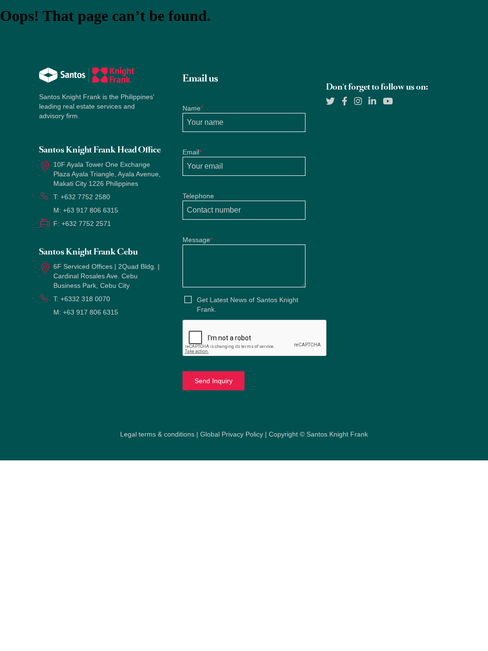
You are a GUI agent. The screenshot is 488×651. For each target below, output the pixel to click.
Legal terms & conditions (157, 434)
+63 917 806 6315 (90, 210)
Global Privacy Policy (231, 434)
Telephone (198, 196)
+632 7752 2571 (86, 223)
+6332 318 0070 (85, 299)
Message (198, 240)
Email (192, 152)
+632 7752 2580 (85, 197)
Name (193, 108)
